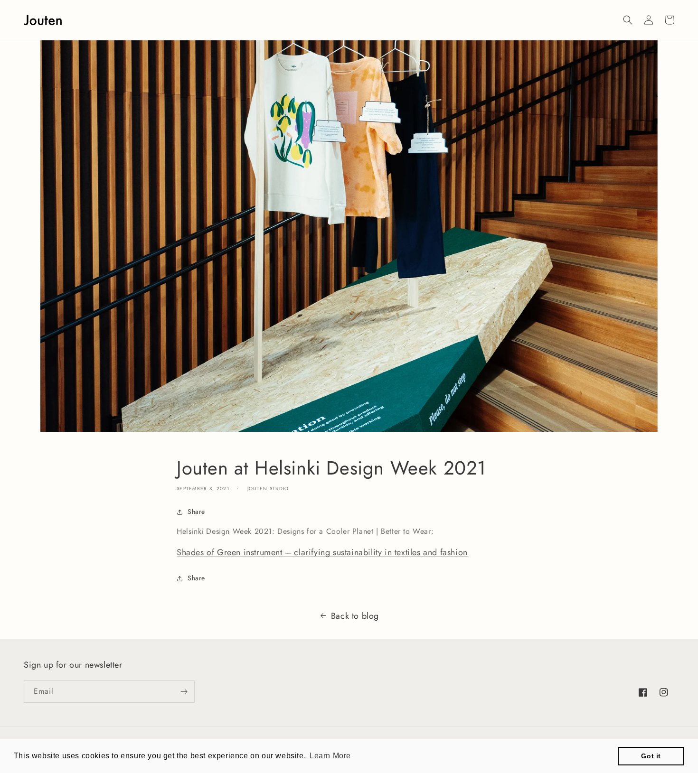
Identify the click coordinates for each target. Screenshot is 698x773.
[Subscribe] (183, 691)
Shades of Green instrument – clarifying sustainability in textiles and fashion (322, 552)
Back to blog (355, 616)
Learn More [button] (330, 756)
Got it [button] (651, 756)
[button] (627, 19)
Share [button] (196, 511)
